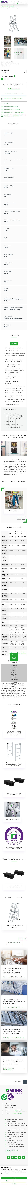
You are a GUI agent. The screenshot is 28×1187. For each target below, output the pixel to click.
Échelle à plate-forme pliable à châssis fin (14, 926)
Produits (12, 6)
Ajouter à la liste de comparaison (13, 98)
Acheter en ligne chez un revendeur (14, 93)
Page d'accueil (4, 6)
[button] (11, 2)
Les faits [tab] (14, 343)
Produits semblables (14, 942)
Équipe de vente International (8, 1069)
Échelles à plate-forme (11, 1007)
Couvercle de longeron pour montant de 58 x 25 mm (14, 794)
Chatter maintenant (17, 1113)
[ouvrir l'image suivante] (23, 518)
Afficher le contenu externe (14, 656)
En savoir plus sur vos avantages (11, 1151)
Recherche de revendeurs (12, 1037)
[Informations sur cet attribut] (12, 133)
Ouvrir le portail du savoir (12, 977)
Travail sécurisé (14, 511)
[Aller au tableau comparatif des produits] (15, 76)
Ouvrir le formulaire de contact (20, 1111)
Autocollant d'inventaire (12, 819)
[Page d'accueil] (4, 2)
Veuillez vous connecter (14, 88)
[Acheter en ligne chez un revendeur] (11, 652)
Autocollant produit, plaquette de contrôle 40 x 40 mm (14, 848)
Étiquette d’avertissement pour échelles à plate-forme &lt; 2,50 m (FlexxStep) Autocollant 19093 (14, 733)
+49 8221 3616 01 (17, 1110)
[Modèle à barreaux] (25, 71)
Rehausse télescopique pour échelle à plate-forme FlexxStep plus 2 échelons (14, 764)
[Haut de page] (25, 1082)
